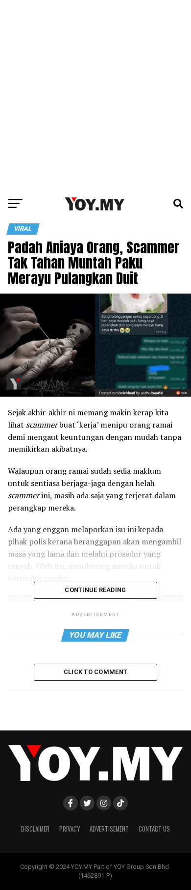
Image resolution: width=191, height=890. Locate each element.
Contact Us (154, 829)
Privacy (69, 829)
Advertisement (109, 829)
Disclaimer (35, 829)
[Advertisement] (95, 95)
